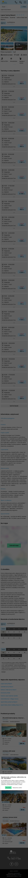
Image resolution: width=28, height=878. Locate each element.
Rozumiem (8, 787)
